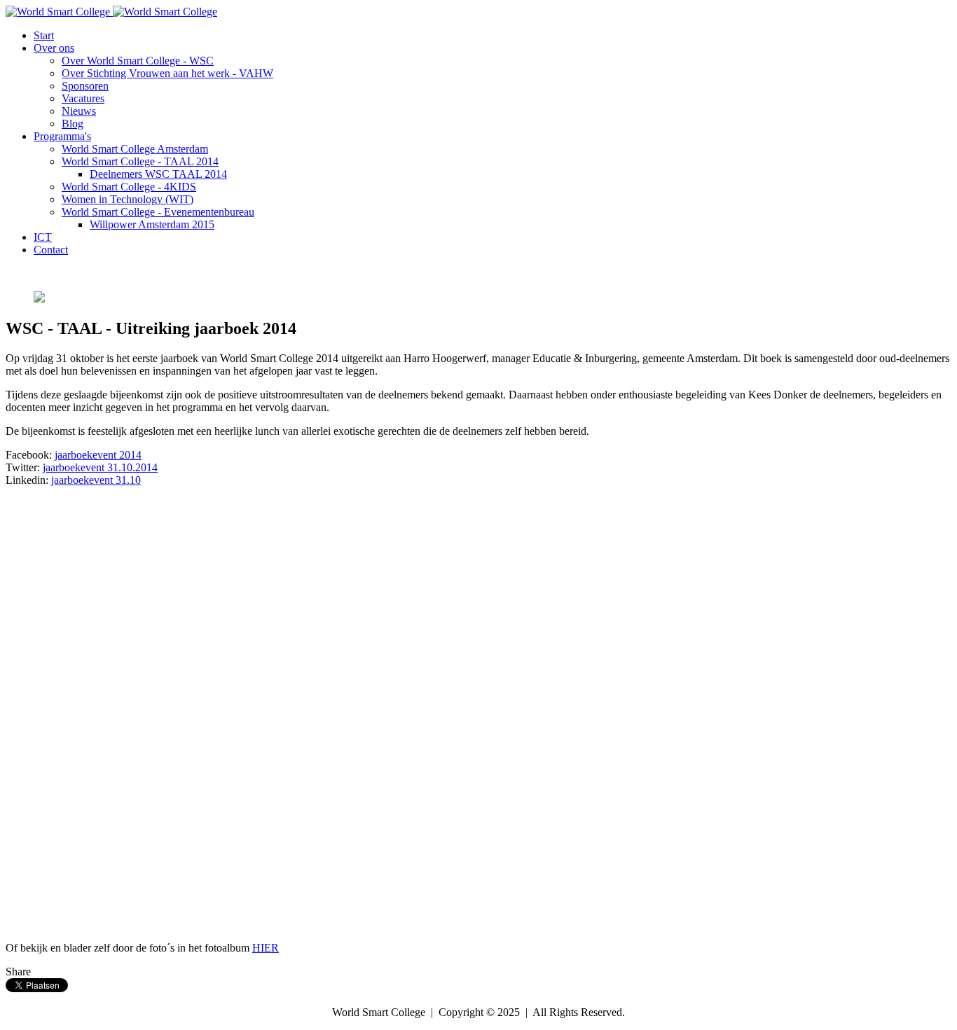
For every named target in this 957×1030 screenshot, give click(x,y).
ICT (43, 237)
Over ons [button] (54, 48)
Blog (72, 124)
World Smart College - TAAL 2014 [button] (140, 161)
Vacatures (83, 98)
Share (18, 971)
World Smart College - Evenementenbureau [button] (158, 212)
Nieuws (79, 111)
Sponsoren (85, 86)
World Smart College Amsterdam (135, 149)
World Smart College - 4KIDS (129, 187)
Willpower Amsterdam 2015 (152, 224)
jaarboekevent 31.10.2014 (100, 467)
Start (44, 35)
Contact (51, 250)
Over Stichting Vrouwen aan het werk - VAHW (167, 73)
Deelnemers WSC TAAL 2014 (158, 174)
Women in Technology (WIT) (127, 199)
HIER (265, 948)
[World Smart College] (111, 12)
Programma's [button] (62, 136)
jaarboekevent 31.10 (96, 480)
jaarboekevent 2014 (98, 455)
